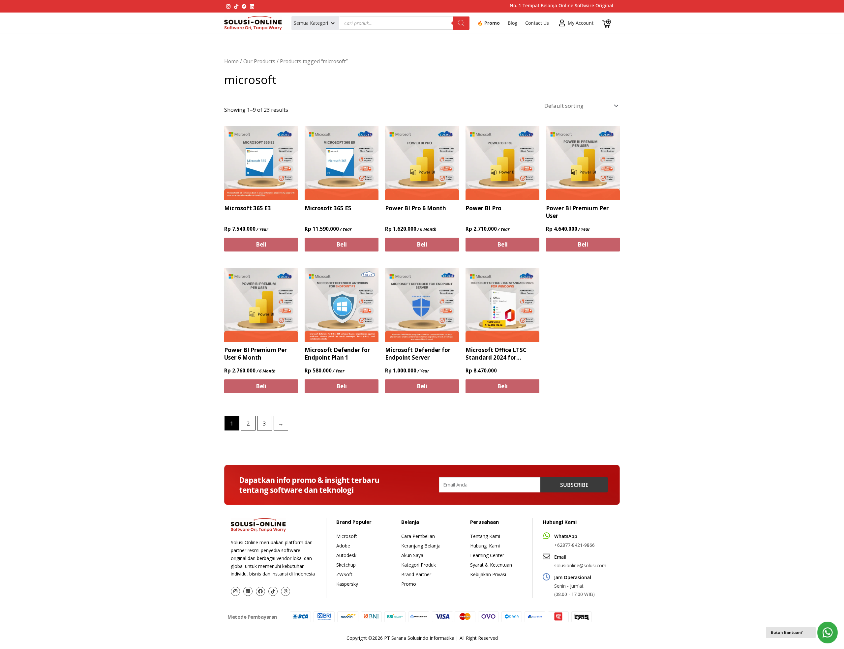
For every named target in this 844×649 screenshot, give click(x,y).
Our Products (259, 61)
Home (231, 61)
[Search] (461, 23)
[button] (314, 23)
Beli (261, 244)
